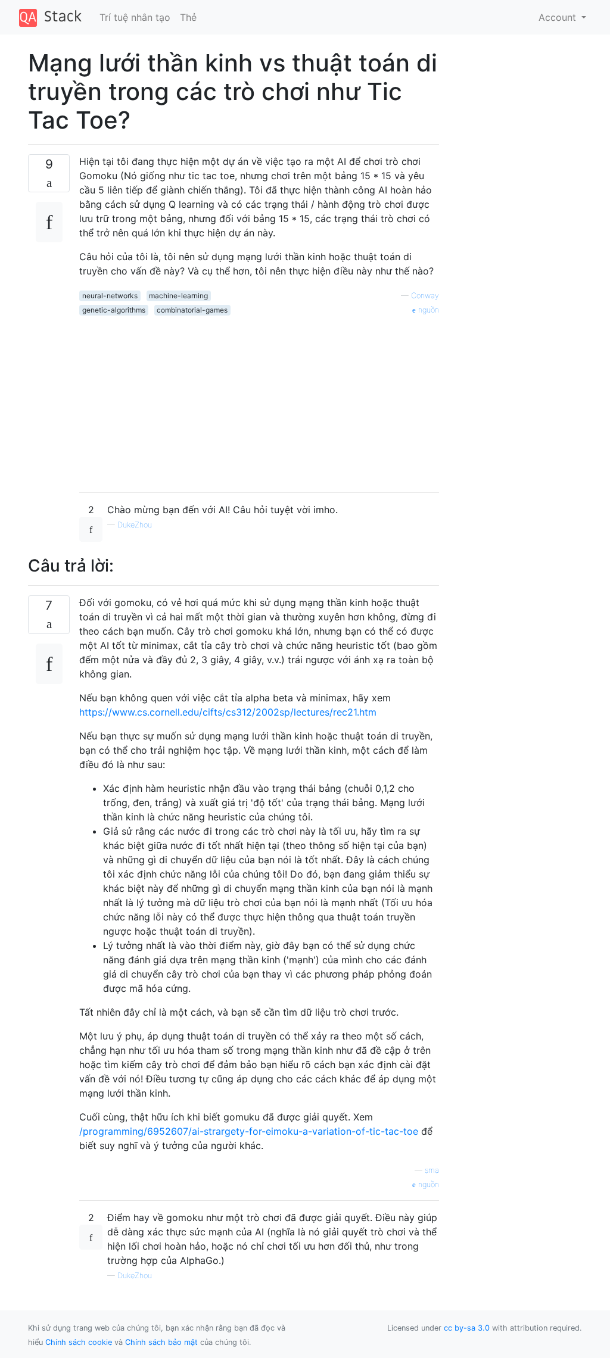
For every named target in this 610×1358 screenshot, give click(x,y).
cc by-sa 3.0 (467, 1327)
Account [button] (559, 17)
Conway (425, 295)
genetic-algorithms (113, 309)
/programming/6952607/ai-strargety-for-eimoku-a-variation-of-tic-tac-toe (248, 1131)
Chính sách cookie (78, 1342)
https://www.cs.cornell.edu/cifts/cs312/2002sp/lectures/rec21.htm (227, 712)
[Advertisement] (259, 399)
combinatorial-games (192, 309)
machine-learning (178, 295)
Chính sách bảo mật (161, 1342)
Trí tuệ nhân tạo (134, 17)
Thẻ (188, 17)
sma (432, 1170)
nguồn (427, 309)
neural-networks (110, 295)
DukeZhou (134, 524)
